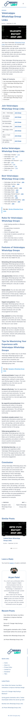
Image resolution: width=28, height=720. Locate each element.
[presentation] (14, 529)
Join (23, 182)
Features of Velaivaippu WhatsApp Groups (13, 93)
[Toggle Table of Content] (23, 79)
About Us (7, 665)
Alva (4, 23)
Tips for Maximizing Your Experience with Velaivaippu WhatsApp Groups (13, 96)
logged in (12, 563)
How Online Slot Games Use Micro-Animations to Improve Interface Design (14, 617)
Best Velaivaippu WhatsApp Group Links (13, 87)
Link (18, 154)
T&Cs (5, 674)
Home (6, 663)
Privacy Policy (8, 667)
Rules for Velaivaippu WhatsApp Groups (14, 90)
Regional (4, 10)
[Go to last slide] (4, 534)
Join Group (18, 113)
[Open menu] (23, 3)
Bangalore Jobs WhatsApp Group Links (7, 505)
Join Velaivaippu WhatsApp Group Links (13, 81)
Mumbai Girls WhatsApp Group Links (14, 635)
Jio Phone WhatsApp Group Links (13, 639)
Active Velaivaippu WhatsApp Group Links (13, 84)
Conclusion (6, 99)
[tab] (12, 548)
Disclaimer (7, 671)
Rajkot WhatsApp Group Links (21, 505)
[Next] (24, 534)
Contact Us (7, 669)
